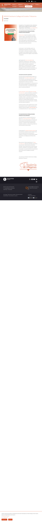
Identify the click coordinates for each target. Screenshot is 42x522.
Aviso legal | (5, 194)
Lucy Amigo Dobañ (33, 27)
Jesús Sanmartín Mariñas (24, 91)
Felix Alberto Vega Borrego (29, 77)
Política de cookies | (19, 194)
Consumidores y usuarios (13, 195)
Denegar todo (4, 519)
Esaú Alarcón (22, 34)
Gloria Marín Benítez (29, 60)
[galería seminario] (28, 165)
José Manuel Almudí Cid (27, 118)
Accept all (10, 519)
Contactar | (30, 194)
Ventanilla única (28, 6)
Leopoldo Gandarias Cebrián (30, 130)
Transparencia (21, 6)
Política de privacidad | (12, 194)
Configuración (5, 517)
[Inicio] (6, 5)
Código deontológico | (32, 195)
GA (35, 1)
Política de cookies (6, 516)
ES (33, 1)
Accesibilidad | (5, 195)
